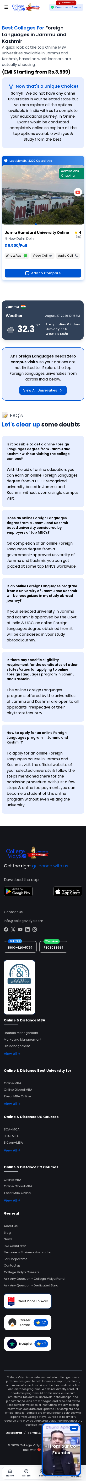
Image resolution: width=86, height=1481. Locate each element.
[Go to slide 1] (36, 224)
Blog (7, 1232)
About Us (11, 1226)
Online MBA (12, 1083)
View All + (12, 1053)
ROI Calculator (15, 1246)
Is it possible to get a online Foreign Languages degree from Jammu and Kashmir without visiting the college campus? (38, 451)
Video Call (40, 256)
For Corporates (15, 1259)
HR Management (17, 1046)
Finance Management (21, 1033)
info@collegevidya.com (23, 920)
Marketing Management (22, 1039)
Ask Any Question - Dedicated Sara (31, 1285)
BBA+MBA (11, 1136)
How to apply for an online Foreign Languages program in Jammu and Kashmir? (37, 737)
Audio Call (65, 256)
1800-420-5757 (20, 947)
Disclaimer (14, 1432)
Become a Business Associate (27, 1252)
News (8, 1239)
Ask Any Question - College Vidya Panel (34, 1278)
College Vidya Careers (21, 1272)
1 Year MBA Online (17, 1096)
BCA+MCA (12, 1129)
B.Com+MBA (13, 1142)
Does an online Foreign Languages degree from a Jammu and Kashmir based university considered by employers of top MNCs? (37, 525)
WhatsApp (13, 256)
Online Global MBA (18, 1089)
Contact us (12, 1265)
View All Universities (40, 390)
